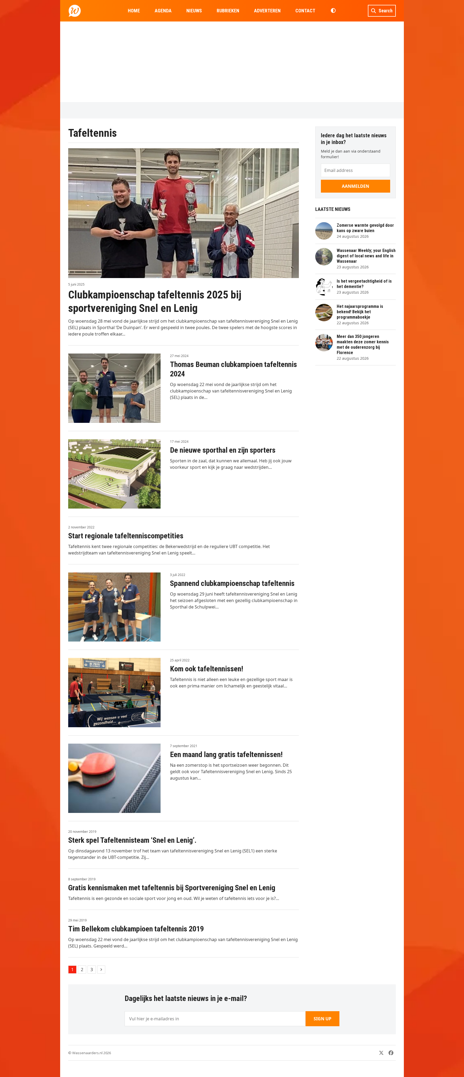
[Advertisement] (232, 61)
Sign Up (322, 1019)
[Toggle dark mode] (333, 11)
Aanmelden (355, 186)
